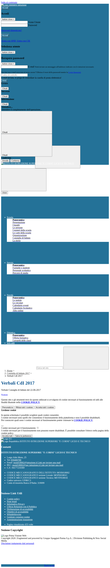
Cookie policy (13, 499)
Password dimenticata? (11, 30)
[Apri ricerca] (57, 157)
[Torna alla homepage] (55, 163)
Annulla (5, 161)
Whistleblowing (14, 514)
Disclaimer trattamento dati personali (17, 543)
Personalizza (7, 407)
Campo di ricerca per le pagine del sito (18, 368)
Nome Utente (34, 22)
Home (9, 370)
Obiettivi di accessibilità (17, 512)
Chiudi (4, 88)
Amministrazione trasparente (20, 519)
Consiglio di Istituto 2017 (18, 373)
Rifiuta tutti (24, 407)
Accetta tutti (45, 407)
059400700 (16, 460)
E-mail (31, 66)
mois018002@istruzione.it (36, 462)
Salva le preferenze (23, 436)
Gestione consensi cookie (18, 517)
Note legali (12, 501)
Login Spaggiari (74, 72)
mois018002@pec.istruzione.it (37, 465)
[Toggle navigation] (23, 179)
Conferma (15, 161)
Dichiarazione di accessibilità (20, 509)
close (4, 193)
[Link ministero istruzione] (13, 5)
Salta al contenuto (9, 2)
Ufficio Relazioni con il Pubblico (22, 506)
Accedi (5, 8)
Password (32, 25)
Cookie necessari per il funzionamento (18, 428)
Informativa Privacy (16, 504)
